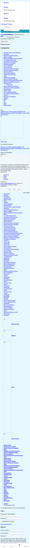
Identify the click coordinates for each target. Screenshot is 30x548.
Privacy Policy (7, 250)
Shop (5, 176)
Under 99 (6, 240)
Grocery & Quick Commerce (11, 223)
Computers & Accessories (10, 217)
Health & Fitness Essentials (11, 224)
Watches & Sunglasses (10, 239)
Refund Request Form (9, 264)
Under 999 (6, 245)
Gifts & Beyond (8, 221)
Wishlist (6, 195)
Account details (8, 280)
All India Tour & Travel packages (12, 207)
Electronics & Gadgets (10, 218)
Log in (12, 521)
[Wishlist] (1, 139)
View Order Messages (10, 262)
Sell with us (6, 2)
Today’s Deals (7, 199)
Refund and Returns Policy (11, 255)
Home (2, 34)
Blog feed (6, 261)
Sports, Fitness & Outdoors (11, 236)
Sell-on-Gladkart (8, 272)
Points (5, 281)
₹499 (5, 457)
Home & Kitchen (8, 226)
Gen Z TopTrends (8, 204)
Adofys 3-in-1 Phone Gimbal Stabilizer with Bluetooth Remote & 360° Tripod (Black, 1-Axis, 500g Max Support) (15, 148)
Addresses (6, 278)
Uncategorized (8, 256)
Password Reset (8, 498)
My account (7, 193)
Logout (5, 495)
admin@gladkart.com (10, 183)
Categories (6, 196)
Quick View (4, 141)
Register (6, 492)
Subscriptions (7, 247)
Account (6, 496)
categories (6, 258)
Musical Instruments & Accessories (13, 233)
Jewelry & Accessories (10, 228)
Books (5, 214)
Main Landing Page (9, 487)
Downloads (7, 277)
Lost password (7, 283)
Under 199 (6, 242)
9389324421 (4, 184)
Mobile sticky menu (9, 268)
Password (4, 518)
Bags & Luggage (8, 211)
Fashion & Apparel (8, 220)
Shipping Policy (8, 252)
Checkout (6, 274)
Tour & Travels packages (10, 246)
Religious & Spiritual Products (12, 237)
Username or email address (8, 514)
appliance (6, 208)
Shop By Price (7, 198)
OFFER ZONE (7, 205)
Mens (5, 201)
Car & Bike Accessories (10, 215)
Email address (5, 533)
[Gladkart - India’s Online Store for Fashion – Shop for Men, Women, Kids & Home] (6, 24)
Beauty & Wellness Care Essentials (13, 212)
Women (6, 202)
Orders (5, 275)
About (5, 269)
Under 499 (6, 243)
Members (6, 493)
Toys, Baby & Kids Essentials (11, 249)
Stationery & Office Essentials (12, 234)
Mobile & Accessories (9, 230)
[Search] (4, 32)
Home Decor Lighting (9, 227)
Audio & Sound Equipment (11, 209)
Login (5, 490)
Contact (6, 7)
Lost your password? (6, 524)
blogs (5, 177)
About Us (6, 174)
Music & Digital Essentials (11, 231)
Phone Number (5, 530)
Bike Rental (7, 259)
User (5, 489)
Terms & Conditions (9, 253)
